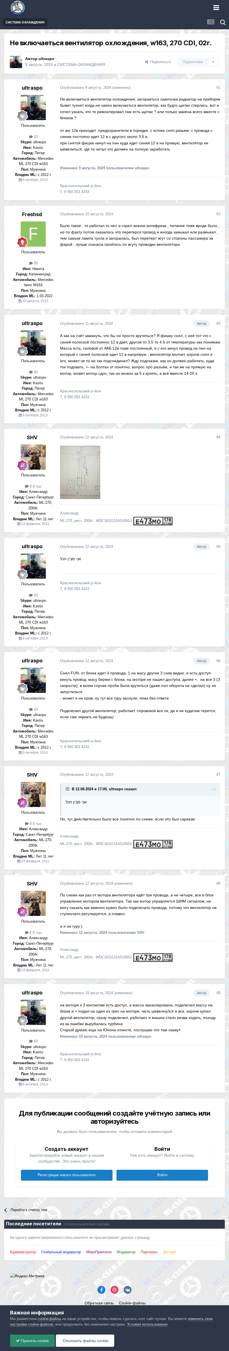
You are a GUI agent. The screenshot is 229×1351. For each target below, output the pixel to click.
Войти (162, 1175)
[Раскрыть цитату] (68, 789)
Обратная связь (99, 1303)
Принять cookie (34, 1340)
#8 (218, 883)
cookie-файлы (49, 1319)
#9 (218, 993)
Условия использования (147, 1324)
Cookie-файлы (132, 1303)
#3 (218, 323)
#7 (218, 774)
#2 (218, 214)
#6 (218, 661)
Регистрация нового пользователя (67, 1175)
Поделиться (159, 62)
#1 (218, 87)
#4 (218, 437)
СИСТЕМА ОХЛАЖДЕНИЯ (81, 64)
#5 (218, 547)
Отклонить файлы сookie (85, 1340)
